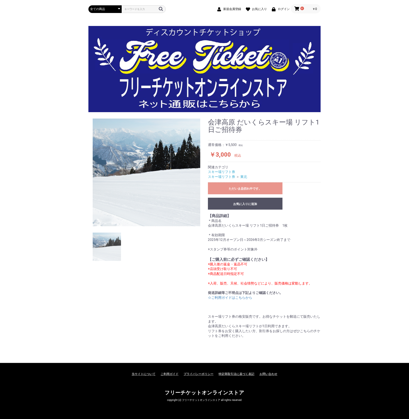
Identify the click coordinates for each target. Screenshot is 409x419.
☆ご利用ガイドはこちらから (230, 298)
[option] (146, 172)
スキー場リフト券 (221, 172)
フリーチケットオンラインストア (204, 393)
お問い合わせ (268, 374)
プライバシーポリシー (198, 374)
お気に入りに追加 (245, 204)
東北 (243, 177)
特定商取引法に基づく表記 (236, 374)
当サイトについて (144, 374)
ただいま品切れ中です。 (245, 188)
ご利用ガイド (170, 374)
